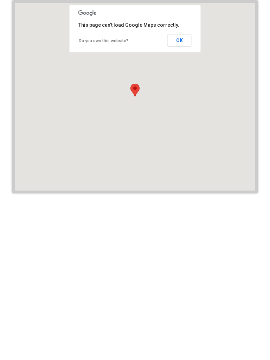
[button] (135, 90)
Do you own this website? (103, 40)
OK (179, 40)
